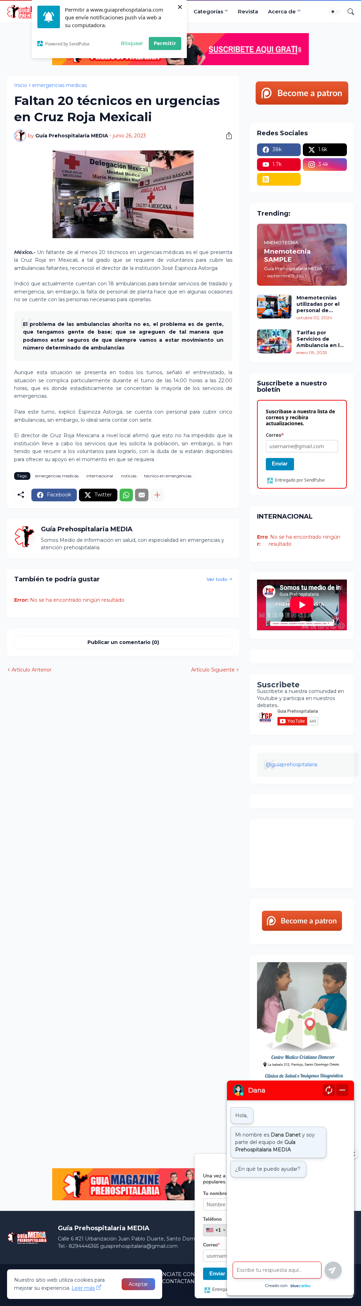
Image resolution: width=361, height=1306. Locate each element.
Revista (248, 11)
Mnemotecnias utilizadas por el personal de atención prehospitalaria (317, 304)
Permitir (165, 43)
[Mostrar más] (157, 495)
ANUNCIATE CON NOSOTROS (188, 1274)
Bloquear (132, 43)
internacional (99, 475)
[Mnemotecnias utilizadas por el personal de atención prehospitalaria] (274, 306)
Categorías (208, 11)
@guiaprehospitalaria (291, 764)
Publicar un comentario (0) (123, 642)
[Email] (141, 495)
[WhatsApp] (126, 495)
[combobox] (215, 1230)
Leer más (83, 1288)
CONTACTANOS (182, 1281)
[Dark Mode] (335, 12)
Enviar (280, 463)
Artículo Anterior (31, 670)
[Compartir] (226, 136)
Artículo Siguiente (213, 670)
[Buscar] (348, 12)
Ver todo (217, 579)
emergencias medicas (59, 85)
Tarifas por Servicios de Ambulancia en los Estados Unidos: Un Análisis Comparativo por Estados (321, 339)
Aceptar (138, 1284)
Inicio (20, 85)
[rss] (279, 179)
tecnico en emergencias (167, 475)
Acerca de (282, 11)
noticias (128, 475)
